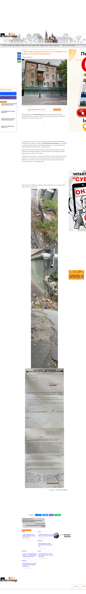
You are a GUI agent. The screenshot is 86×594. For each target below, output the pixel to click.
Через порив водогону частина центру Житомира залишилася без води (8, 119)
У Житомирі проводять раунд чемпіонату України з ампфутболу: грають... (9, 104)
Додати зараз (57, 109)
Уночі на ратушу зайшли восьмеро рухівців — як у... (7, 127)
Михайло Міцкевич (67, 535)
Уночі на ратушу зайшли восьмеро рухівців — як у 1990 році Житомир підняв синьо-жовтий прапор (29, 555)
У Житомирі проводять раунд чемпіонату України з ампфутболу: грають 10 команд (29, 536)
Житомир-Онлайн (9, 591)
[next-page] (54, 532)
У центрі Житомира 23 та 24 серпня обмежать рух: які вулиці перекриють (45, 535)
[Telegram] (85, 45)
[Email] (19, 64)
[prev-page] (53, 532)
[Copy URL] (19, 67)
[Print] (19, 70)
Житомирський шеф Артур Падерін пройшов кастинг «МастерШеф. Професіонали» (29, 565)
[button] (84, 39)
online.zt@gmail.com (64, 591)
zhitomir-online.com (50, 591)
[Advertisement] (8, 68)
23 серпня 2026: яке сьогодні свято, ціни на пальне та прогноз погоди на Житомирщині (45, 555)
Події (26, 49)
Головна (23, 49)
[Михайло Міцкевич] (56, 535)
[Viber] (19, 59)
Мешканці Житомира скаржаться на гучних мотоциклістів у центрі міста (32, 521)
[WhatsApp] (19, 61)
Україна (23, 531)
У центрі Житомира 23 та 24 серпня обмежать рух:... (8, 112)
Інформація (40, 540)
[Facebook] (83, 45)
